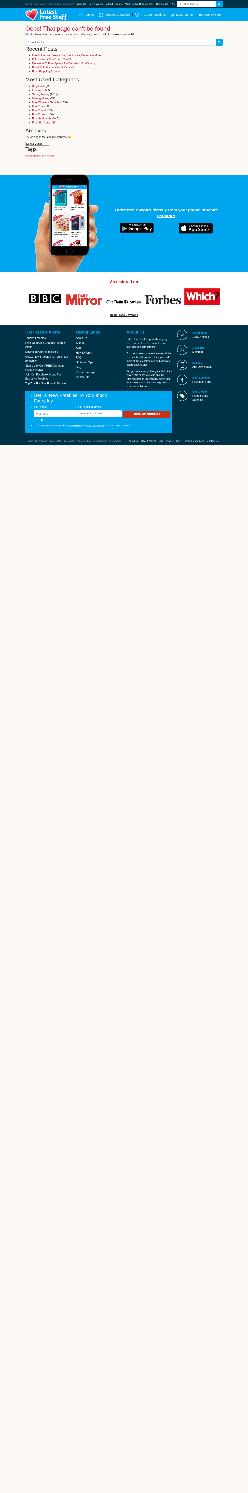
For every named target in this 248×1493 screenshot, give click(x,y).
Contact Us (82, 377)
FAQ (78, 357)
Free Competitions (153, 14)
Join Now (160, 5)
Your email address (89, 406)
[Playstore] (137, 228)
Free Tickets (39, 114)
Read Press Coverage (124, 314)
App (78, 347)
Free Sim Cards (41, 122)
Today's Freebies (35, 338)
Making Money (41, 98)
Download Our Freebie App (41, 351)
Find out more (166, 215)
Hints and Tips (84, 362)
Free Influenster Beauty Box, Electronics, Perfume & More (66, 55)
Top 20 (89, 14)
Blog (78, 367)
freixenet (50, 156)
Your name (40, 406)
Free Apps (38, 90)
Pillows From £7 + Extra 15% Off (51, 59)
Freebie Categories (117, 14)
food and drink (40, 156)
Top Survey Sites (210, 14)
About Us (81, 338)
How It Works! (84, 352)
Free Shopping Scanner (46, 71)
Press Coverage (85, 372)
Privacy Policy (75, 426)
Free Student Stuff (43, 118)
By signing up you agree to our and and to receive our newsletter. (86, 426)
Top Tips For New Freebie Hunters (45, 383)
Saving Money (40, 94)
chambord (29, 156)
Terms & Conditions (95, 426)
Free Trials (38, 106)
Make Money (185, 14)
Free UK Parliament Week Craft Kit (53, 67)
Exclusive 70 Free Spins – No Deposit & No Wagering (64, 63)
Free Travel (39, 110)
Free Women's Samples (46, 102)
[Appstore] (196, 228)
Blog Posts (38, 86)
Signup (80, 342)
